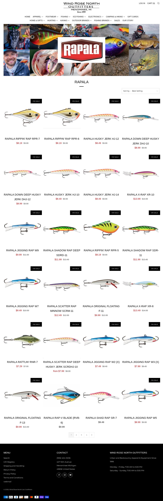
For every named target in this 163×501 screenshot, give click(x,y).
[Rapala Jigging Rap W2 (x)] (101, 339)
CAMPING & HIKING (114, 17)
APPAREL (37, 17)
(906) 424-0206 (63, 458)
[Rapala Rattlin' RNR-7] (22, 339)
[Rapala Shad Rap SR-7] (101, 395)
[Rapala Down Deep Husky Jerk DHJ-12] (22, 172)
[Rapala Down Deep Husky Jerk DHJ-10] (140, 116)
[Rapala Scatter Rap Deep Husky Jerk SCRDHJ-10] (62, 339)
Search (7, 458)
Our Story (128, 20)
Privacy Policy (10, 474)
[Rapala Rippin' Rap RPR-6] (62, 116)
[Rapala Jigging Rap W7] (22, 283)
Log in (142, 3)
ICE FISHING (78, 17)
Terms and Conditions (13, 478)
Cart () (151, 3)
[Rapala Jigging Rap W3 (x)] (140, 339)
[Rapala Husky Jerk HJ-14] (101, 172)
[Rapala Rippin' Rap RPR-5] (101, 228)
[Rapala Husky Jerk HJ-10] (62, 172)
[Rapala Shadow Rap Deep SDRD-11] (62, 228)
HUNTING (51, 20)
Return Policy (10, 470)
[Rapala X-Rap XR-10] (140, 172)
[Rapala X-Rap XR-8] (140, 283)
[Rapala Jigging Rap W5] (140, 395)
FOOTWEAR (51, 17)
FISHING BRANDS (101, 20)
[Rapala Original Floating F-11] (101, 283)
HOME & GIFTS (36, 20)
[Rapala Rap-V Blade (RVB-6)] (62, 395)
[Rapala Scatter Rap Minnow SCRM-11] (62, 283)
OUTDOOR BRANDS (80, 20)
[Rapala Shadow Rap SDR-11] (140, 228)
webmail (7, 481)
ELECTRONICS (94, 17)
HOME (27, 17)
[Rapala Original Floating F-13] (22, 395)
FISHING (64, 17)
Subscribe (144, 491)
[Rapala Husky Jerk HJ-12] (101, 116)
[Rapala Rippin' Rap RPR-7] (22, 116)
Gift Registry (9, 462)
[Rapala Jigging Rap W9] (22, 228)
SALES (117, 20)
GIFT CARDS (133, 17)
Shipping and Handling (14, 466)
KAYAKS (63, 20)
